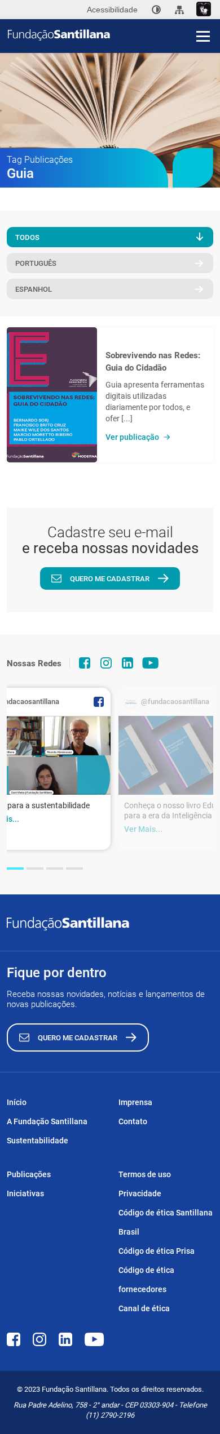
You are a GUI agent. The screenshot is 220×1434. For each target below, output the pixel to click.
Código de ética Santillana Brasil (165, 1222)
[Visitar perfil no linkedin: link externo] (127, 663)
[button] (15, 868)
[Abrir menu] (203, 36)
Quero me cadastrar (109, 579)
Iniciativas (25, 1193)
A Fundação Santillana (47, 1121)
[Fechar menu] (203, 17)
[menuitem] (156, 9)
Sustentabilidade (37, 1140)
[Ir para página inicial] (114, 35)
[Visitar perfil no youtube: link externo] (150, 663)
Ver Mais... (143, 829)
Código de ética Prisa (156, 1250)
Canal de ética (144, 1308)
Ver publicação (132, 437)
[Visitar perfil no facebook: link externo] (84, 663)
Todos (27, 237)
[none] (156, 9)
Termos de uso (144, 1174)
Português (35, 263)
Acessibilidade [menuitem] (112, 9)
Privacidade (139, 1193)
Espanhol (33, 289)
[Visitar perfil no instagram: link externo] (106, 663)
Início (17, 1102)
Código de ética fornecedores (146, 1280)
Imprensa (135, 1102)
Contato (132, 1121)
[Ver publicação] (52, 394)
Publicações (29, 1174)
